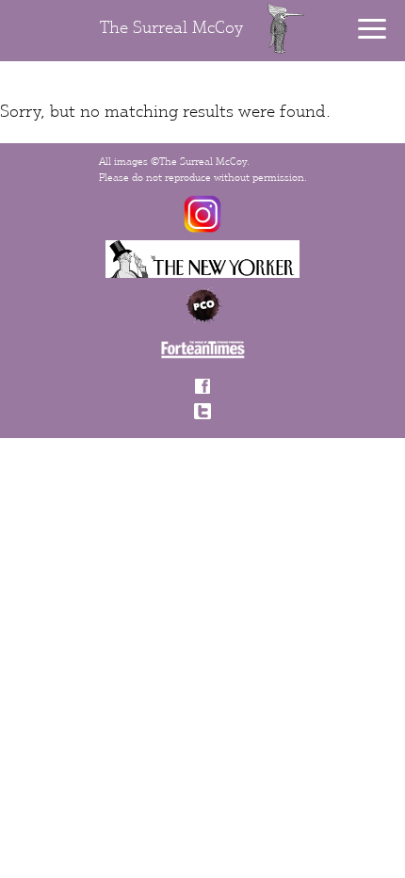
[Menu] (372, 29)
